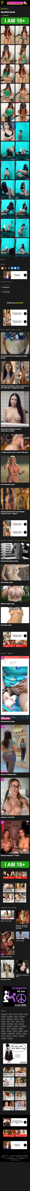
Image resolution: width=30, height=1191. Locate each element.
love (8, 1028)
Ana (11, 1014)
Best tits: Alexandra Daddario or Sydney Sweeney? (22, 927)
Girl (23, 1021)
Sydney (4, 1038)
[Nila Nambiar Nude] (15, 688)
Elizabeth (10, 1019)
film (13, 1021)
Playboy (4, 1033)
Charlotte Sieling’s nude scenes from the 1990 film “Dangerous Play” (15, 387)
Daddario (22, 1016)
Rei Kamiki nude (7, 582)
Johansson (23, 1026)
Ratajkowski (12, 1033)
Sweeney (22, 1036)
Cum (16, 1016)
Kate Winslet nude (8, 484)
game (18, 1021)
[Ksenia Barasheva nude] (15, 551)
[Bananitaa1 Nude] (7, 969)
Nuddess (3, 1157)
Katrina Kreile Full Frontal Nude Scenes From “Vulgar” (13, 512)
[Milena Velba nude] (15, 594)
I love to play (20, 941)
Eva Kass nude (6, 625)
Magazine (14, 1028)
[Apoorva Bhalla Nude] (15, 748)
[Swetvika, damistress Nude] (22, 966)
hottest (22, 1024)
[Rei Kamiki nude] (15, 572)
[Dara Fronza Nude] (7, 914)
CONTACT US (5, 1155)
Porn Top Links (10, 1157)
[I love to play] (22, 935)
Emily (22, 1019)
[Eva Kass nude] (15, 615)
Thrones (11, 1038)
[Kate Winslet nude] (15, 469)
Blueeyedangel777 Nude (10, 855)
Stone (15, 1036)
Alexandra (4, 1014)
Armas (21, 1014)
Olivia (26, 1031)
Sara (3, 1036)
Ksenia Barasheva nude (9, 561)
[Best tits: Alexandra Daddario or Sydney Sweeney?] (22, 917)
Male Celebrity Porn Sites (22, 1157)
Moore (15, 1031)
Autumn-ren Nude (7, 817)
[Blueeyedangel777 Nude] (15, 837)
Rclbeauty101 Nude (6, 956)
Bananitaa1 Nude (6, 979)
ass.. (27, 1014)
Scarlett (9, 1036)
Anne (16, 1014)
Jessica (16, 1026)
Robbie (19, 1033)
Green (3, 1024)
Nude (10, 281)
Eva (9, 1021)
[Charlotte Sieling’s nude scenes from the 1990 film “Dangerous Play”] (15, 372)
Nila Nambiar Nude (8, 721)
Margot (21, 1028)
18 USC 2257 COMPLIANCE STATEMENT (19, 1155)
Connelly (10, 1016)
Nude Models (22, 540)
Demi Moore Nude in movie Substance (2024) (11, 430)
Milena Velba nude (7, 604)
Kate (3, 1028)
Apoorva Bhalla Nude (8, 774)
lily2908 (4, 281)
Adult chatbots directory (11, 1158)
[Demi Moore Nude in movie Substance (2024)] (15, 409)
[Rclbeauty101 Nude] (7, 943)
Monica (9, 1031)
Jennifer (10, 1026)
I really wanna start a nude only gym (14, 452)
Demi (3, 1019)
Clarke (4, 1016)
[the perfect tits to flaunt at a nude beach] (15, 343)
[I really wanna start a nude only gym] (15, 442)
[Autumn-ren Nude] (15, 796)
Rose (25, 1033)
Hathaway (10, 1024)
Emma (3, 1021)
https (3, 1026)
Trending (2, 657)
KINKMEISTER (22, 1158)
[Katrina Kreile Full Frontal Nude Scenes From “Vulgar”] (15, 499)
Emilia (16, 1019)
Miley (3, 1031)
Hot (2, 822)
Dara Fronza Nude (6, 921)
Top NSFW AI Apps (15, 1160)
